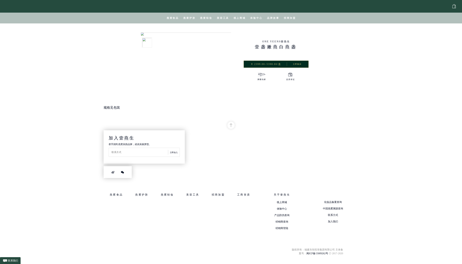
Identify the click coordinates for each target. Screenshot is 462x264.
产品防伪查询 (281, 215)
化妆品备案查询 (333, 202)
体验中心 (282, 208)
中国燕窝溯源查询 (333, 208)
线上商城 (282, 202)
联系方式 (333, 215)
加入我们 (333, 221)
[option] (262, 77)
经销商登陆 (282, 228)
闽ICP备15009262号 (317, 253)
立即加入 (174, 152)
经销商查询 (282, 221)
